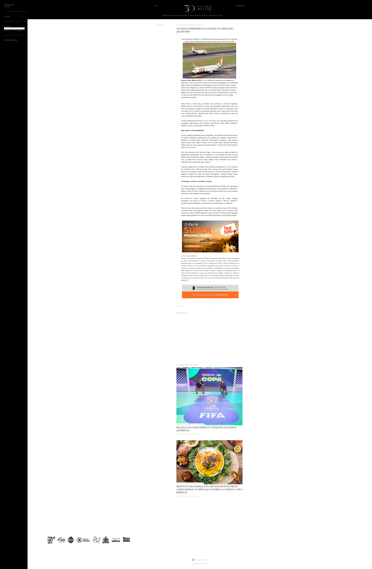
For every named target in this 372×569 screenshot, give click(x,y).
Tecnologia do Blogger (201, 559)
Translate (19, 30)
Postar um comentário (192, 434)
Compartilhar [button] (159, 25)
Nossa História (181, 15)
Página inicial (168, 15)
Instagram (213, 15)
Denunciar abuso (10, 40)
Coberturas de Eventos (198, 15)
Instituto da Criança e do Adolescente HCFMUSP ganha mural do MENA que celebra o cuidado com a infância (209, 489)
